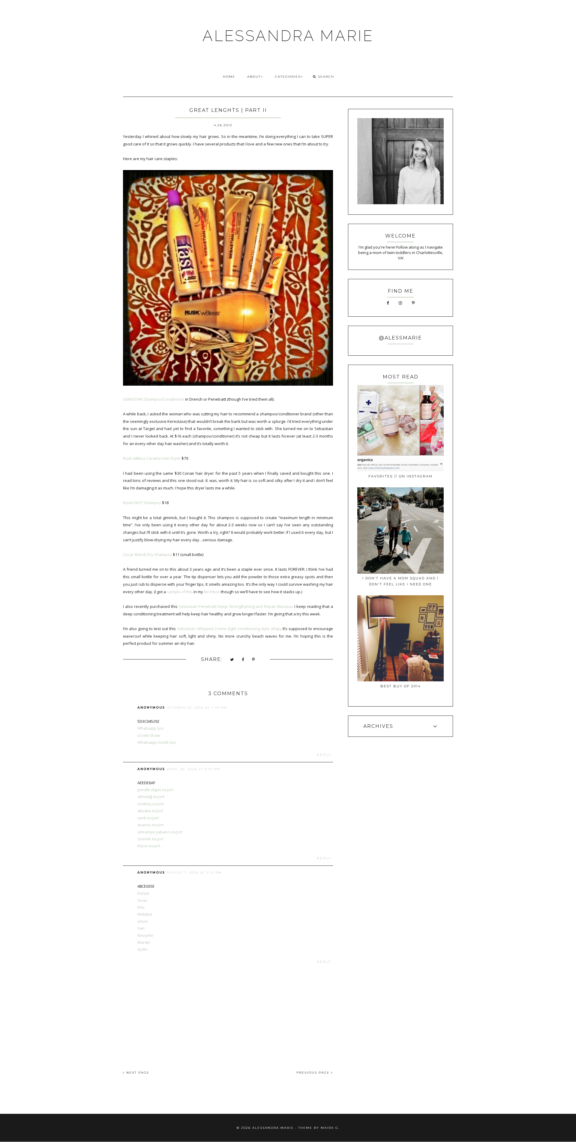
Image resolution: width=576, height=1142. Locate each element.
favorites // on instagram (400, 476)
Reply (324, 755)
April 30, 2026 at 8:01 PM (193, 769)
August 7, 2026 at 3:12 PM (194, 872)
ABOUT (254, 77)
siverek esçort (150, 839)
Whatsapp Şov (150, 728)
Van (141, 928)
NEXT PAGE (137, 1073)
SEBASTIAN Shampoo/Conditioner (153, 399)
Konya (143, 893)
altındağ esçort (150, 796)
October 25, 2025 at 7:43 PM (197, 708)
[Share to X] (232, 660)
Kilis (141, 907)
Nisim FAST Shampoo (142, 502)
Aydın (142, 949)
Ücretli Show (148, 735)
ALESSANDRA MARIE (288, 36)
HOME (229, 77)
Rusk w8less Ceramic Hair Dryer (152, 458)
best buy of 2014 (400, 686)
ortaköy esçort (150, 803)
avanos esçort (150, 824)
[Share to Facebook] (243, 660)
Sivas (142, 900)
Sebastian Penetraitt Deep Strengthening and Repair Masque (235, 606)
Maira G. (330, 1128)
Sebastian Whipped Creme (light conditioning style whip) (228, 628)
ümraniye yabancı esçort (159, 832)
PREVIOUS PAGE (313, 1073)
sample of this (180, 591)
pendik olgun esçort (155, 789)
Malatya (144, 914)
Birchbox (212, 591)
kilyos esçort (148, 845)
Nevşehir (145, 935)
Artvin (142, 921)
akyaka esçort (150, 810)
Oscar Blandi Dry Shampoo (147, 554)
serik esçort (148, 818)
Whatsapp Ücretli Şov (156, 742)
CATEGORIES (288, 77)
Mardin (143, 942)
